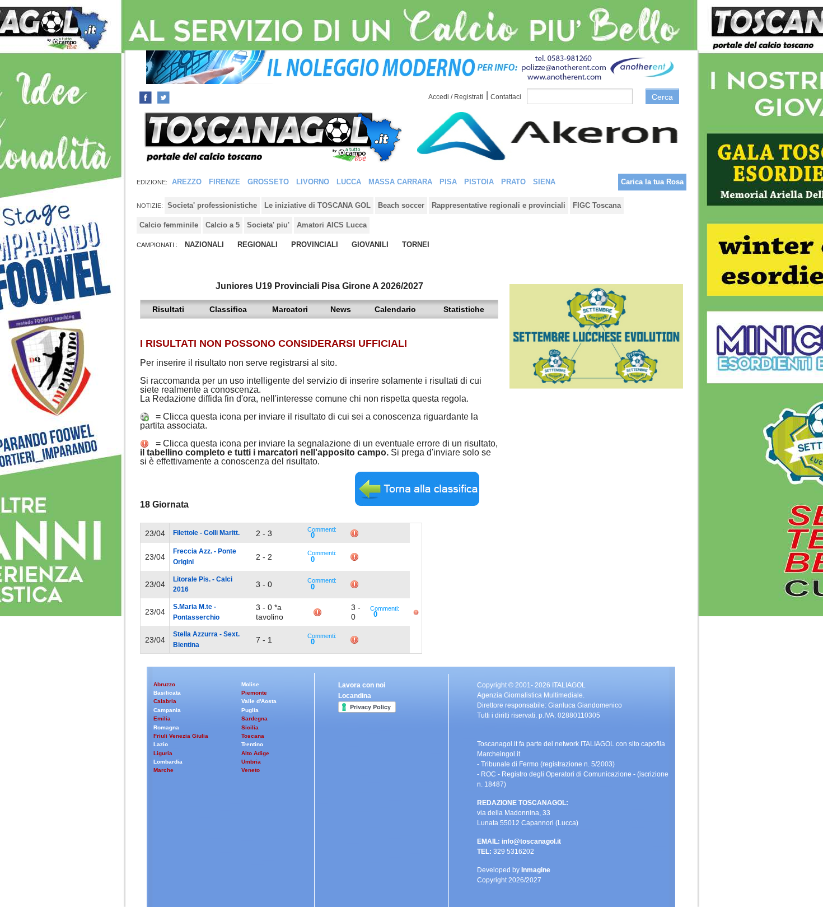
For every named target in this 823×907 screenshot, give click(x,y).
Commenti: (321, 529)
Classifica (228, 309)
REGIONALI (257, 244)
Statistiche (463, 309)
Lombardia (168, 762)
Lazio (160, 744)
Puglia (250, 710)
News (340, 309)
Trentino (252, 744)
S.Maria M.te (192, 607)
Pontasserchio (196, 617)
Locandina (354, 696)
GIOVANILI (370, 244)
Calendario (395, 309)
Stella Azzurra (195, 634)
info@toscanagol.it (531, 841)
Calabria (164, 701)
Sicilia (250, 727)
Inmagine (535, 870)
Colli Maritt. (222, 533)
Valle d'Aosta (259, 701)
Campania (167, 710)
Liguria (162, 753)
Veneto (250, 770)
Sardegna (254, 718)
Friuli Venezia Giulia (180, 736)
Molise (250, 684)
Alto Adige (255, 753)
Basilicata (167, 693)
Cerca (662, 96)
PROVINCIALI (314, 244)
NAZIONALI (204, 244)
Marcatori (290, 309)
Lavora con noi (361, 685)
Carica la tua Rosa (652, 182)
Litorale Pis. (192, 579)
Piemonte (254, 693)
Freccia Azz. (192, 551)
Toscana (252, 736)
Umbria (251, 762)
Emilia (162, 718)
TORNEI (415, 244)
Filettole (185, 533)
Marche (163, 770)
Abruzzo (164, 684)
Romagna (166, 727)
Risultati (168, 309)
